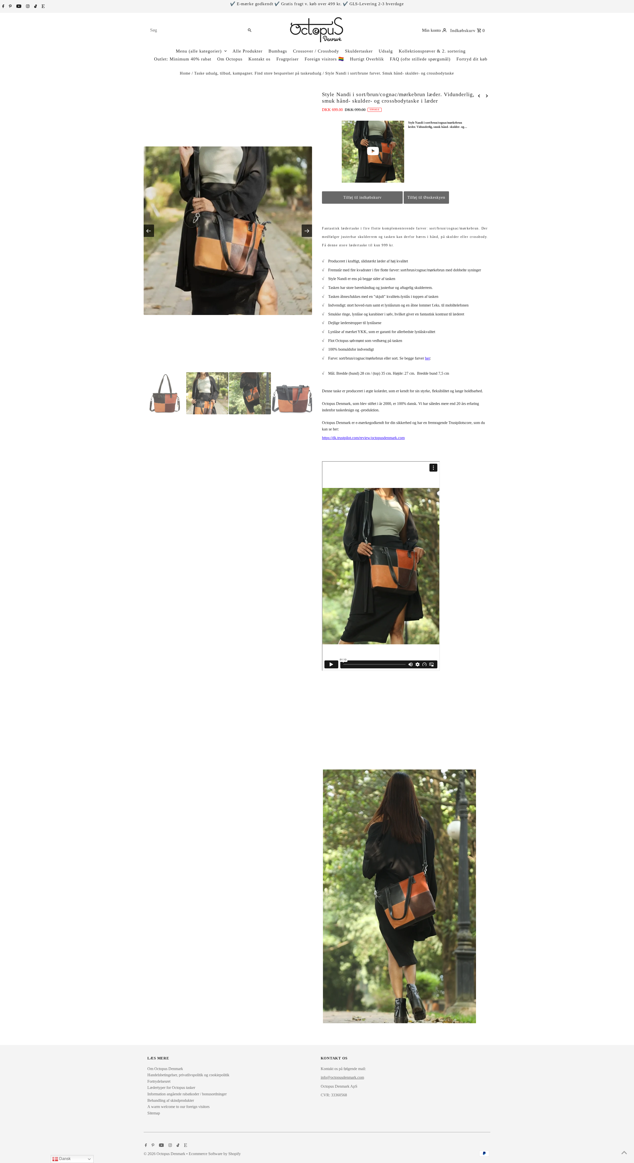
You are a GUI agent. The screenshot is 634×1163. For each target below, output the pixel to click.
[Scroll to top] (624, 1153)
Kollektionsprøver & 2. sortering (432, 51)
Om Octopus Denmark (165, 1069)
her (427, 358)
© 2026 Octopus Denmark (165, 1154)
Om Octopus (229, 59)
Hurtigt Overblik (367, 59)
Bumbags (277, 51)
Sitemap (153, 1113)
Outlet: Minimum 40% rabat (182, 59)
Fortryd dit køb (471, 59)
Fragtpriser (287, 59)
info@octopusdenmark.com (342, 1077)
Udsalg (386, 51)
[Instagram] (27, 7)
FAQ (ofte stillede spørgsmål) (420, 59)
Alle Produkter (248, 51)
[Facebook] (2, 7)
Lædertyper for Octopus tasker (171, 1087)
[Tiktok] (35, 7)
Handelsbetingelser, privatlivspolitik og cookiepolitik (188, 1075)
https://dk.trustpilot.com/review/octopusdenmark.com (363, 438)
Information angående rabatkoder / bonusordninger (187, 1094)
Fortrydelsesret (158, 1081)
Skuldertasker (359, 51)
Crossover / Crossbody (316, 51)
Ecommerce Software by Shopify (215, 1154)
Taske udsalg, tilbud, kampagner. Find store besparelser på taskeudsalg (257, 73)
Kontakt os (259, 59)
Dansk (64, 1159)
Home (185, 73)
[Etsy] (42, 7)
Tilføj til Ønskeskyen (426, 197)
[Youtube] (18, 7)
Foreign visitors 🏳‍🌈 (324, 59)
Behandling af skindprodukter (170, 1100)
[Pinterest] (10, 7)
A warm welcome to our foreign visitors (178, 1107)
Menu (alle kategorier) (199, 51)
